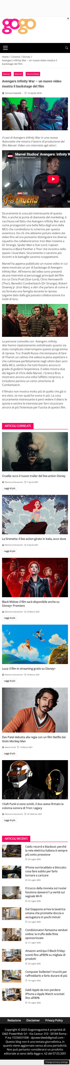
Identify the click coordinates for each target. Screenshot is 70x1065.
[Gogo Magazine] (19, 29)
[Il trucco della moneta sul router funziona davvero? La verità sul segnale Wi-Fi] (11, 892)
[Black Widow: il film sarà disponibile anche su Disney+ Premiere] (35, 577)
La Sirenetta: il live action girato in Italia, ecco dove (34, 539)
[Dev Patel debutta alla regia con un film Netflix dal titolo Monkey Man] (35, 710)
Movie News (33, 73)
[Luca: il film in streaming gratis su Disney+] (35, 644)
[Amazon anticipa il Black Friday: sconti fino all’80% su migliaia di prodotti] (11, 955)
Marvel (18, 73)
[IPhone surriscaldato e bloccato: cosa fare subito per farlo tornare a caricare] (11, 872)
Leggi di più (9, 488)
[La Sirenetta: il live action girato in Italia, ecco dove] (35, 514)
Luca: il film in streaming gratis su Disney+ (29, 668)
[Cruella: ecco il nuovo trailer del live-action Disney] (35, 452)
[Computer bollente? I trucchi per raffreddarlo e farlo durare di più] (11, 976)
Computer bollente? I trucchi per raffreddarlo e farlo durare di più (46, 974)
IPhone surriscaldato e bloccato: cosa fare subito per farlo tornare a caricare (46, 871)
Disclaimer (33, 1020)
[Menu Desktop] (5, 48)
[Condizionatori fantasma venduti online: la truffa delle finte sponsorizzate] (11, 934)
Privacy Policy (54, 1020)
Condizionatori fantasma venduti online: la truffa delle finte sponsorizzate (46, 934)
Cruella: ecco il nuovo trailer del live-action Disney (33, 476)
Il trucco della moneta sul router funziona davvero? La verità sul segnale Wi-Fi (46, 892)
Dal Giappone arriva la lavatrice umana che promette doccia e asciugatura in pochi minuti (45, 913)
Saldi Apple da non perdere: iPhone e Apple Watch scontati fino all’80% (44, 994)
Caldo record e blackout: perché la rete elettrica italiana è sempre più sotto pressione (46, 850)
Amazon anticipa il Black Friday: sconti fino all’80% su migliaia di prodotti (45, 955)
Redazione (14, 1020)
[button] (66, 48)
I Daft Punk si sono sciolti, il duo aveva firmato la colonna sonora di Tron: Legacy (33, 806)
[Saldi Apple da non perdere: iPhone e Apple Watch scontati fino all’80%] (11, 994)
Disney (6, 73)
